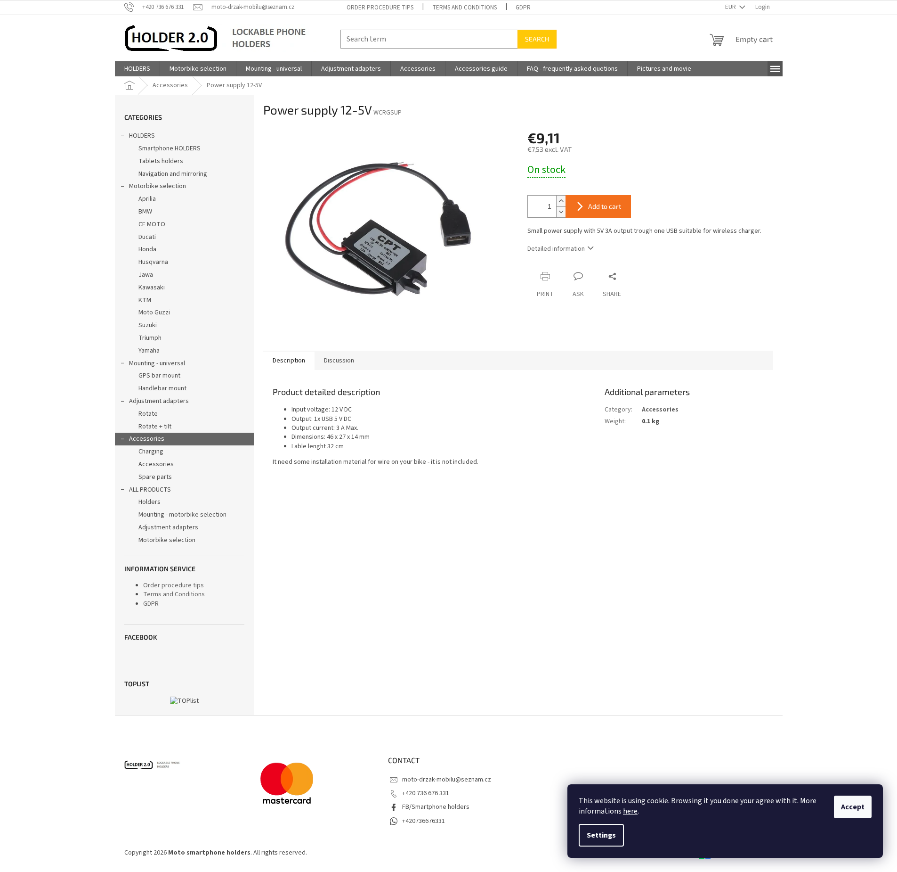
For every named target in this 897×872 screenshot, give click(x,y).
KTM (144, 300)
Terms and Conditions (464, 7)
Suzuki (147, 325)
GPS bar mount (159, 375)
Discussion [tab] (339, 360)
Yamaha (149, 350)
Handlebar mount (162, 388)
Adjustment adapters (159, 401)
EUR (731, 7)
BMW (145, 211)
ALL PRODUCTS (150, 489)
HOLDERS (142, 135)
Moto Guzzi (154, 312)
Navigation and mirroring (172, 174)
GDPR (523, 7)
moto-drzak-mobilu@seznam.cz (446, 779)
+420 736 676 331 (425, 793)
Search (537, 39)
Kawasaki (151, 287)
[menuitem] (137, 68)
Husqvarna (153, 262)
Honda (147, 249)
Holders (149, 502)
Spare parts (155, 477)
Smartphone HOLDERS (169, 148)
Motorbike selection (157, 186)
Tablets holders (160, 161)
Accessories (146, 439)
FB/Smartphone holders (435, 807)
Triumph (150, 338)
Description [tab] (289, 360)
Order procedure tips (380, 7)
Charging (150, 451)
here (630, 811)
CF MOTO (151, 224)
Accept (853, 807)
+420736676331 (423, 821)
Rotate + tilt (154, 426)
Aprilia (147, 199)
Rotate (148, 414)
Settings (601, 835)
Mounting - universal (157, 363)
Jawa (145, 275)
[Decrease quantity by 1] (561, 211)
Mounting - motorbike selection (182, 514)
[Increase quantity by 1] (561, 201)
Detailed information (556, 249)
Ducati (147, 237)
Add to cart (604, 206)
